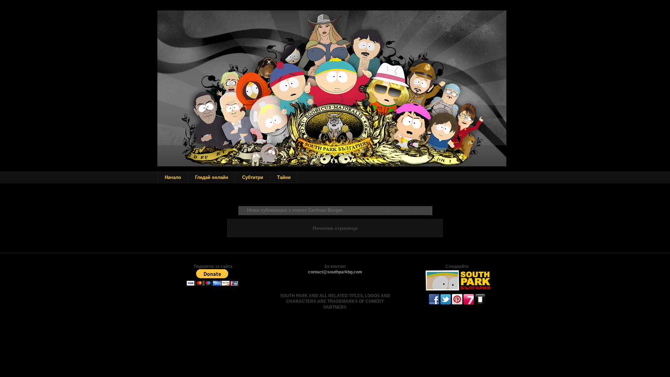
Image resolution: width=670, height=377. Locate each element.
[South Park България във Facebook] (434, 303)
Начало (173, 177)
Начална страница (335, 228)
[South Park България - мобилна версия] (480, 303)
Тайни (284, 177)
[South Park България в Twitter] (445, 303)
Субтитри (252, 177)
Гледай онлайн (211, 177)
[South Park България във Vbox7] (468, 303)
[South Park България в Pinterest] (457, 303)
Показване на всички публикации (385, 210)
